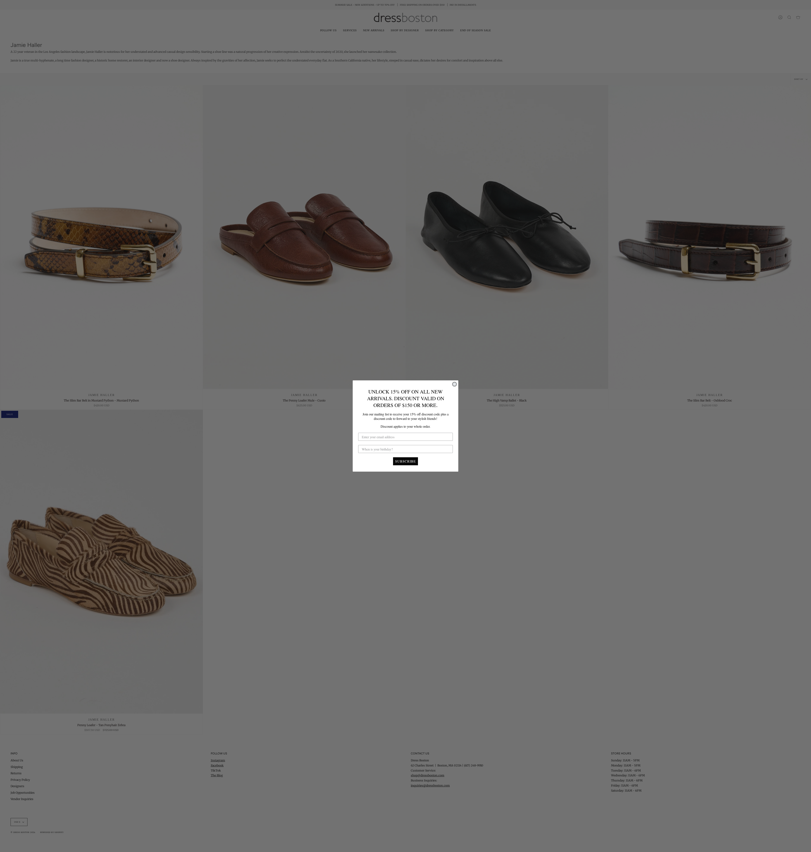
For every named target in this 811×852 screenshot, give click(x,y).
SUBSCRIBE (405, 461)
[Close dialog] (454, 384)
